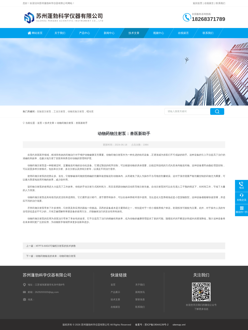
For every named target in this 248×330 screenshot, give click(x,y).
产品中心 (84, 33)
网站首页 (37, 33)
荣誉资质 (140, 299)
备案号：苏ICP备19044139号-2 (152, 324)
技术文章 (134, 33)
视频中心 (158, 33)
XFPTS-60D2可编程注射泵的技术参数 (56, 246)
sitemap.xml (179, 324)
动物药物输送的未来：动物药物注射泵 (56, 256)
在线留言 (209, 3)
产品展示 (115, 292)
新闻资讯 (140, 292)
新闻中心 (109, 33)
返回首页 (197, 3)
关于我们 (59, 33)
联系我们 (220, 3)
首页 (39, 123)
